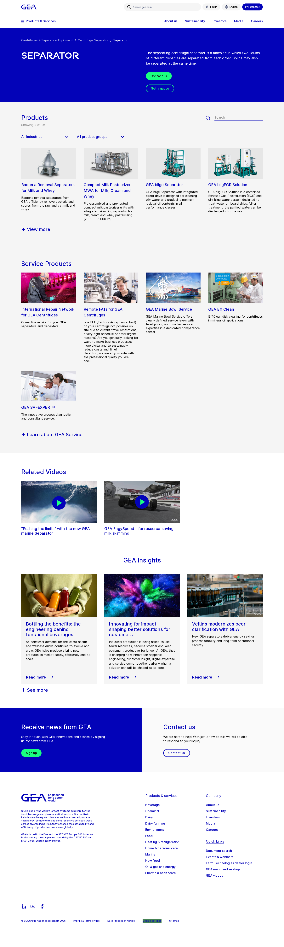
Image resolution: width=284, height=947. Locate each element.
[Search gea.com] (129, 7)
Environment (154, 830)
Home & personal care (161, 848)
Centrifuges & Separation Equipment (47, 40)
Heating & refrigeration (162, 842)
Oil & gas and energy (160, 867)
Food (149, 836)
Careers (212, 830)
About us (212, 805)
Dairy (149, 817)
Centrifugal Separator (93, 40)
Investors (213, 817)
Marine (150, 854)
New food (152, 860)
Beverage (152, 805)
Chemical (152, 811)
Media (210, 823)
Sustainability (216, 811)
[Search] (210, 118)
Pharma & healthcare (160, 873)
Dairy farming (155, 823)
